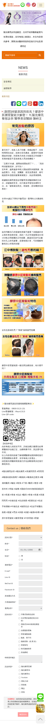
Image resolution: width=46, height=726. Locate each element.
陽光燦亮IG (25, 674)
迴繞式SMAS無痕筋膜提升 (30, 625)
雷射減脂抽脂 (26, 634)
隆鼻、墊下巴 (26, 638)
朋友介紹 (24, 681)
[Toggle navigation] (40, 5)
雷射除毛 (24, 645)
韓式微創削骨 (26, 649)
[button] (3, 17)
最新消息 (6, 96)
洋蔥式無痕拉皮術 (28, 614)
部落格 (23, 685)
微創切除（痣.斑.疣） (29, 641)
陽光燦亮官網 (26, 666)
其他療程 (24, 652)
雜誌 (23, 688)
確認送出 (23, 714)
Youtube (24, 677)
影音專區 (8, 81)
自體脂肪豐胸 (26, 630)
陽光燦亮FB (25, 670)
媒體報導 (8, 88)
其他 (23, 692)
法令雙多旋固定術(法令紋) (30, 619)
